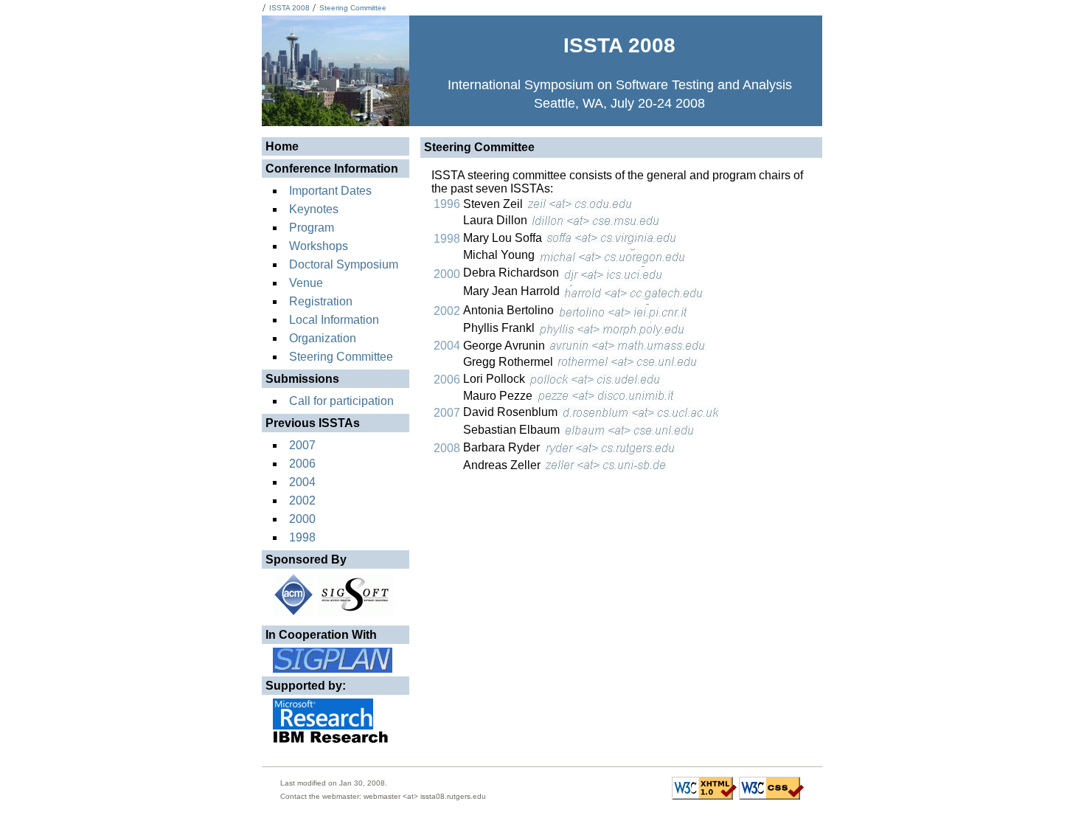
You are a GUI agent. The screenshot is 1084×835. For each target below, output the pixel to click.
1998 (302, 537)
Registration (320, 301)
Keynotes (313, 209)
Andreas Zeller (503, 465)
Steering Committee (352, 8)
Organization (322, 338)
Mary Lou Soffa (504, 238)
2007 (302, 445)
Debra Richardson (512, 272)
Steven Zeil (494, 204)
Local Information (334, 319)
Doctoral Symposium (343, 264)
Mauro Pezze (499, 395)
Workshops (318, 246)
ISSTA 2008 (289, 8)
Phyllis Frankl (500, 328)
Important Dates (330, 190)
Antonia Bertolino (510, 310)
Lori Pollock (495, 379)
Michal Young (500, 255)
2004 (302, 482)
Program (311, 227)
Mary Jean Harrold (513, 291)
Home (282, 146)
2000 (302, 519)
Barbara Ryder (503, 447)
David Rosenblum (511, 412)
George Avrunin (505, 345)
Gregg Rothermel (509, 362)
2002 (302, 500)
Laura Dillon (496, 220)
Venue (306, 283)
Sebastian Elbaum (513, 429)
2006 (302, 463)
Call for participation (341, 401)
